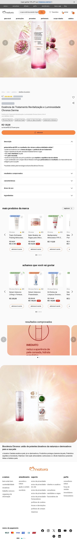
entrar (65, 12)
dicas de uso (8, 188)
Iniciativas (5, 488)
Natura (5, 6)
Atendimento (45, 6)
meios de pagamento (10, 528)
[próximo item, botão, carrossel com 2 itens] (73, 339)
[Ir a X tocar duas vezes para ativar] (53, 530)
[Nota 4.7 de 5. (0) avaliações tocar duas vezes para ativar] (18, 96)
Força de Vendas (66, 488)
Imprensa (34, 512)
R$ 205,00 (31, 298)
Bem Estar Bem (7, 481)
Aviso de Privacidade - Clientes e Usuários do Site (45, 486)
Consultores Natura (68, 482)
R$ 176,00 (51, 298)
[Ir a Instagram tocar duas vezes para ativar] (48, 530)
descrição (7, 142)
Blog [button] (65, 6)
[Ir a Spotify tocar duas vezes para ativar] (53, 536)
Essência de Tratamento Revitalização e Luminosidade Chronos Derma (31, 109)
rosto (8, 92)
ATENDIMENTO (24, 477)
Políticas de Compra (38, 509)
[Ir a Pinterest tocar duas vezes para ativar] (70, 530)
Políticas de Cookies (38, 502)
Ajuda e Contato (24, 487)
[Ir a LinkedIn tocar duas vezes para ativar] (59, 536)
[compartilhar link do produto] (73, 103)
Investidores (68, 493)
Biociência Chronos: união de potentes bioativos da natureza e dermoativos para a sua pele (36, 447)
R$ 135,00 (6, 125)
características (9, 181)
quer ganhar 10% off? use (30, 2)
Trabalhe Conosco (8, 491)
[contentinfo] (22, 232)
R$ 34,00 (12, 241)
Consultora (16, 6)
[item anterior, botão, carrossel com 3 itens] (21, 2)
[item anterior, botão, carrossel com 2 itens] (3, 339)
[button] (73, 97)
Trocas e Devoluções (38, 505)
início (3, 92)
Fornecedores (68, 496)
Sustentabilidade (8, 484)
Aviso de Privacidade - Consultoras (43, 490)
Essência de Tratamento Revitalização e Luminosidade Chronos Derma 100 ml (24, 114)
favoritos (55, 12)
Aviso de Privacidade (38, 481)
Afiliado (26, 6)
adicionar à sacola (17, 249)
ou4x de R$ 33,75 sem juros (10, 127)
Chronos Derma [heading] (14, 289)
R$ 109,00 (31, 241)
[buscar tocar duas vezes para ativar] (41, 12)
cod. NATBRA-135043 (7, 116)
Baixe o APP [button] (57, 6)
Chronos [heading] (12, 232)
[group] (36, 2)
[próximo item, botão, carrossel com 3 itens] (52, 2)
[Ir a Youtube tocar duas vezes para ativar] (65, 530)
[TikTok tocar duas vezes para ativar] (59, 530)
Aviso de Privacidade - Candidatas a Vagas (46, 493)
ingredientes (8, 195)
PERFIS (66, 477)
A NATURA (5, 477)
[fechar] (74, 2)
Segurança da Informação (7, 495)
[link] (16, 237)
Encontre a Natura (22, 482)
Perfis (35, 6)
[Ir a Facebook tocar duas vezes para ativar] (42, 530)
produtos (14, 92)
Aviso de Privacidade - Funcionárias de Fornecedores (44, 498)
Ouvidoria (22, 490)
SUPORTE (34, 477)
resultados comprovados (13, 173)
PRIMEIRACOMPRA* (44, 2)
